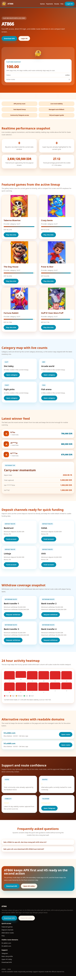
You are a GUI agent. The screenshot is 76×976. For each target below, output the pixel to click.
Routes (56, 4)
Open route (65, 734)
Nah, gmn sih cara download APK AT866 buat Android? (23, 849)
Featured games (7, 927)
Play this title (11, 235)
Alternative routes (8, 933)
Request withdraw (13, 615)
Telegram (5, 953)
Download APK (9, 38)
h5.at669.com (6, 946)
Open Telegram (49, 808)
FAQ (61, 4)
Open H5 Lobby (29, 886)
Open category (11, 375)
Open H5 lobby (7, 959)
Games (42, 4)
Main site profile (7, 956)
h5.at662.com (6, 943)
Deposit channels (7, 930)
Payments (49, 4)
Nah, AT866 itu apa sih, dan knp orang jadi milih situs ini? (25, 842)
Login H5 (69, 4)
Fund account (11, 539)
